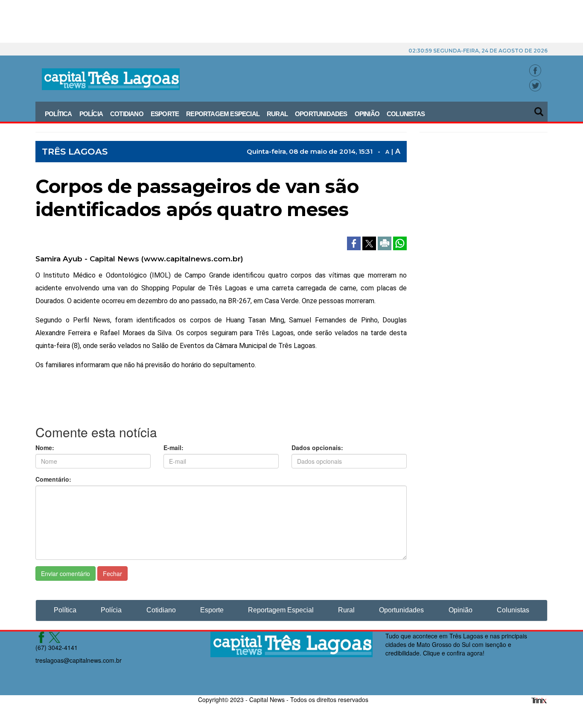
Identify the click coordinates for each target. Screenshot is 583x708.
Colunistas (406, 113)
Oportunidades (321, 113)
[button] (539, 109)
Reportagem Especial (222, 113)
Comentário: (53, 479)
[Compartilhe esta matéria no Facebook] (354, 242)
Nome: (44, 447)
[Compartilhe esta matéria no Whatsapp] (400, 242)
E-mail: (173, 447)
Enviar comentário (65, 573)
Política (58, 113)
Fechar (112, 573)
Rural (277, 113)
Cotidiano (126, 113)
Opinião (367, 113)
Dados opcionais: (317, 447)
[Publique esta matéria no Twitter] (370, 242)
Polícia (91, 113)
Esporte (165, 113)
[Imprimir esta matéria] (385, 242)
